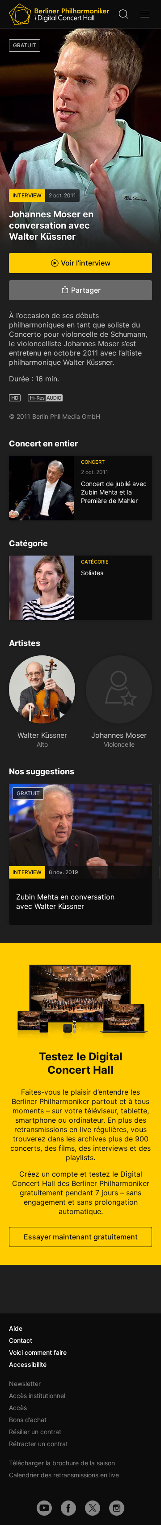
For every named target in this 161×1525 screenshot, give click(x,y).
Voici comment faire (38, 1352)
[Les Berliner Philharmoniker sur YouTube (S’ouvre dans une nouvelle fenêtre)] (44, 1508)
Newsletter (25, 1383)
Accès (18, 1407)
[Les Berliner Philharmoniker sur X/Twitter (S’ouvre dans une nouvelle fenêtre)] (92, 1508)
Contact (20, 1340)
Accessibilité (28, 1364)
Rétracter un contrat (38, 1443)
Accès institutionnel (37, 1395)
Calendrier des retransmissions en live (64, 1475)
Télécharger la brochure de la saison (62, 1463)
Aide (15, 1328)
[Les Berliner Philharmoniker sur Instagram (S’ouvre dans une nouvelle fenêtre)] (116, 1508)
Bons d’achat (28, 1419)
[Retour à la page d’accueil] (59, 14)
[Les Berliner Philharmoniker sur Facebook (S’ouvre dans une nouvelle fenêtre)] (68, 1508)
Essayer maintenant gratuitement (81, 1236)
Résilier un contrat (35, 1431)
